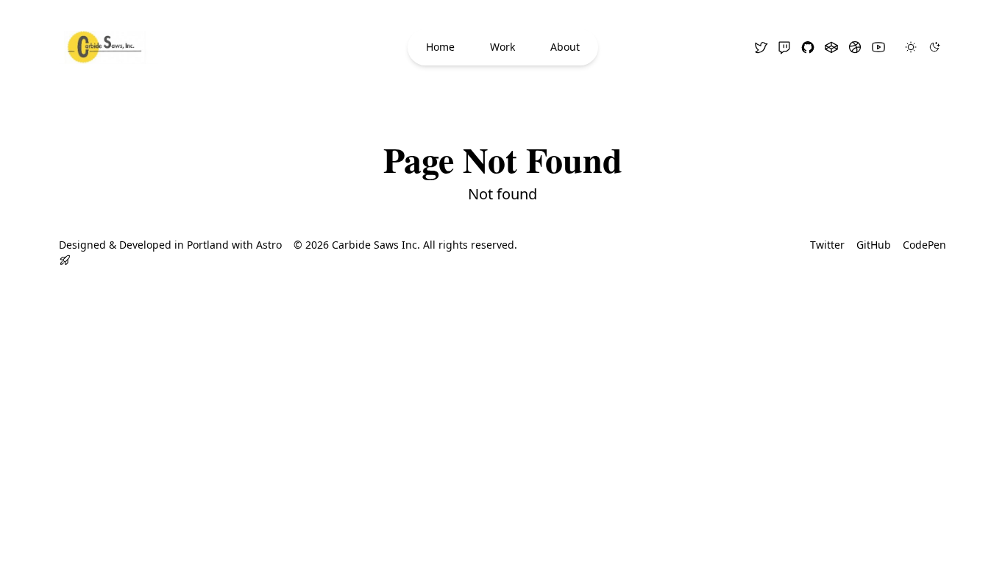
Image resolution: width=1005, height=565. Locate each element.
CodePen (924, 245)
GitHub (873, 245)
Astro (269, 245)
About (565, 47)
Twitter (827, 245)
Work (502, 47)
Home (440, 47)
